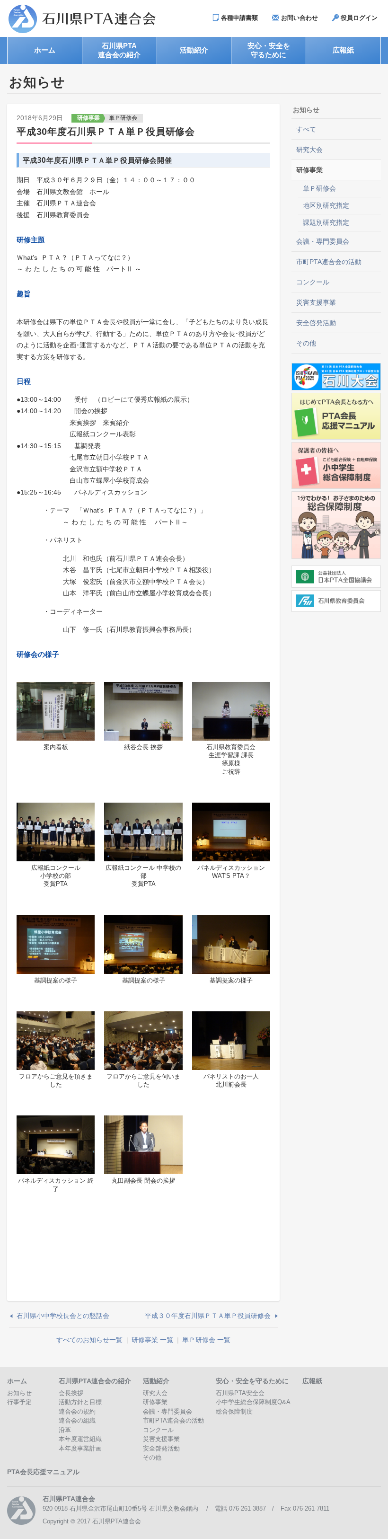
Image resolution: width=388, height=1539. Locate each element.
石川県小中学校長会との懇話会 (63, 1315)
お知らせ (19, 1393)
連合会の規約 (77, 1411)
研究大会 (309, 149)
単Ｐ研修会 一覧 (206, 1340)
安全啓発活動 (316, 323)
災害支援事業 (316, 302)
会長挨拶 (71, 1393)
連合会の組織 (77, 1420)
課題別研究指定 (326, 222)
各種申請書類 (238, 17)
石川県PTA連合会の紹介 (95, 1381)
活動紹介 (156, 1381)
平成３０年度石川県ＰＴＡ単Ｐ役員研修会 (208, 1315)
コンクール (312, 282)
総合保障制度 (234, 1411)
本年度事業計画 (80, 1448)
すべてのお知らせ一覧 (89, 1340)
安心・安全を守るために (252, 1381)
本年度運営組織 (80, 1438)
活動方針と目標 (80, 1402)
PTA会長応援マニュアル (43, 1472)
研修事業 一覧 (152, 1340)
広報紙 (312, 1381)
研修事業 (88, 118)
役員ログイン (358, 17)
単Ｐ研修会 (123, 118)
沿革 (65, 1429)
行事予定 (19, 1402)
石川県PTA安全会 (240, 1393)
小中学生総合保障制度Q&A (253, 1402)
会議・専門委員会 (322, 241)
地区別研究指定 (326, 205)
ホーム (17, 1381)
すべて (306, 129)
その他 (306, 343)
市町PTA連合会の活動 (329, 261)
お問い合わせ (298, 17)
